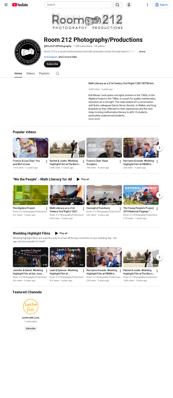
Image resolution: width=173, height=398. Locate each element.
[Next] (159, 147)
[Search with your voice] (129, 4)
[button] (94, 119)
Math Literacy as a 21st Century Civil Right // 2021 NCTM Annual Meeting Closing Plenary (122, 83)
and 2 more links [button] (67, 57)
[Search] (117, 4)
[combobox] (79, 5)
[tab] (18, 73)
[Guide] (6, 5)
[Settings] (147, 5)
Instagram (52, 57)
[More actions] (46, 161)
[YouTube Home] (19, 4)
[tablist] (86, 73)
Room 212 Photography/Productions (30, 211)
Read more (94, 119)
